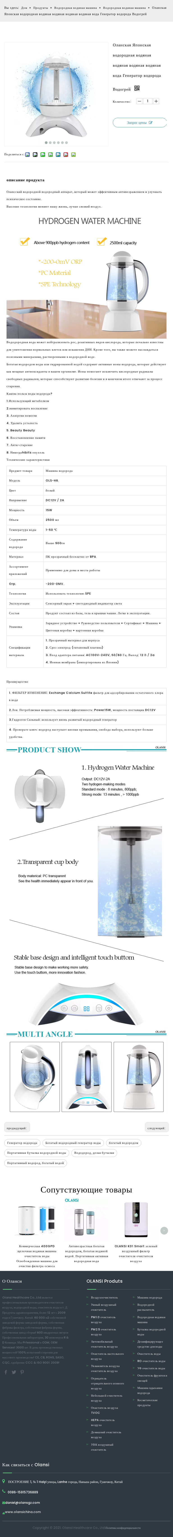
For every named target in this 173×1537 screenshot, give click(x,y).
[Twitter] (14, 1371)
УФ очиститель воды (151, 1368)
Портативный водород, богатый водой (35, 1163)
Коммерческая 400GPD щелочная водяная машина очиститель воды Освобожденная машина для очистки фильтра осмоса (37, 1256)
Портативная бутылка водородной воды (36, 1153)
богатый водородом (123, 1143)
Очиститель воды (149, 1354)
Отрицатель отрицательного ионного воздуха (107, 1383)
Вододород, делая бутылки (94, 1153)
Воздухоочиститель (104, 1297)
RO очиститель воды (151, 1361)
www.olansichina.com (23, 1512)
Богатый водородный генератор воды (73, 1143)
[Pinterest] (22, 1371)
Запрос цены (137, 122)
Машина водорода (149, 1297)
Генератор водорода (22, 1143)
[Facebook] (6, 1371)
